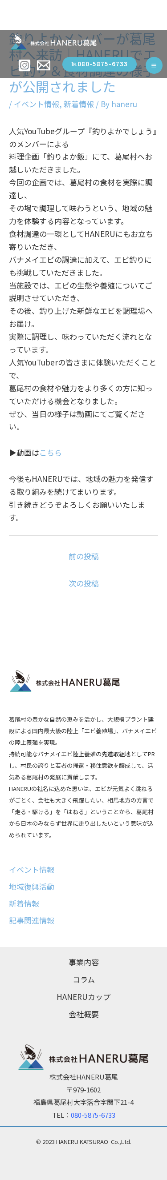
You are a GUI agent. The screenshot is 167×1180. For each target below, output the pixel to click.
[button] (99, 64)
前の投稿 (84, 556)
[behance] (45, 65)
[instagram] (26, 65)
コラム (84, 979)
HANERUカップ (83, 996)
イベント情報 (36, 103)
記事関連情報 (31, 920)
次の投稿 (84, 583)
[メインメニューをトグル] (154, 65)
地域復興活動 (31, 886)
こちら (50, 452)
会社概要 (84, 1013)
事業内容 (84, 961)
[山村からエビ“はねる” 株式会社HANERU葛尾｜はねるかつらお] (53, 41)
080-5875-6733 (93, 1115)
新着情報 (79, 103)
